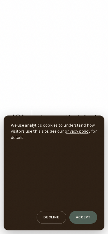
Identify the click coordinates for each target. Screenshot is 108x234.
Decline (51, 217)
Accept (83, 217)
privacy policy (77, 131)
